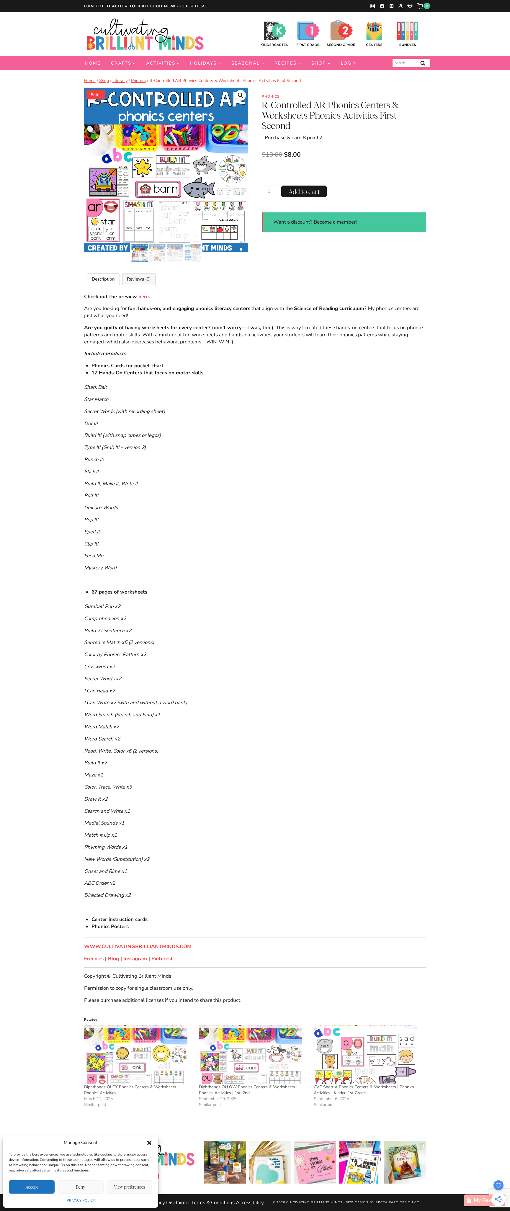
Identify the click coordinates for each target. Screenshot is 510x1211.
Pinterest (162, 958)
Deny (80, 1186)
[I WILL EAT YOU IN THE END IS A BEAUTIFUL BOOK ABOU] (270, 1162)
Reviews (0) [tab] (139, 279)
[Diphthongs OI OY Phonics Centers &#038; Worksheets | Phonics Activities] (138, 1054)
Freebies (94, 958)
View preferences (129, 1186)
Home (93, 63)
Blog (113, 958)
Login (349, 63)
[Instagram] (372, 5)
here (143, 296)
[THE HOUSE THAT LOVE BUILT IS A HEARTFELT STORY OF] (405, 1162)
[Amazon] (400, 5)
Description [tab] (103, 279)
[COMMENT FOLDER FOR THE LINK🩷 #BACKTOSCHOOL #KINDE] (360, 1162)
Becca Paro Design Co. (397, 1202)
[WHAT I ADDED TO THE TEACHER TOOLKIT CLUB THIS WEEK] (225, 1162)
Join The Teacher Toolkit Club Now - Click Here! (146, 6)
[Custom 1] (410, 5)
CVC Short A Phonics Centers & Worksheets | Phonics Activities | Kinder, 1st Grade (364, 1090)
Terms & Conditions (213, 1202)
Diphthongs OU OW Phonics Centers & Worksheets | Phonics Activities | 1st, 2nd (248, 1090)
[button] (149, 1143)
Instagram (135, 958)
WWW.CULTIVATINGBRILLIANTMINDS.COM (138, 946)
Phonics (270, 96)
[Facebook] (381, 5)
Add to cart (304, 192)
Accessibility (250, 1202)
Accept (31, 1186)
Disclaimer (178, 1202)
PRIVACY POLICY (81, 1200)
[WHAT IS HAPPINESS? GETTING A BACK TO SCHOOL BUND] (315, 1162)
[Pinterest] (391, 5)
